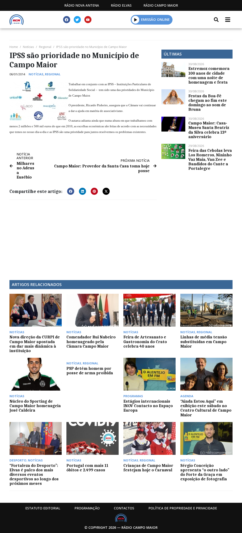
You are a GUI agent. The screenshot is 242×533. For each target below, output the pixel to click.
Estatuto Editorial (42, 508)
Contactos (124, 508)
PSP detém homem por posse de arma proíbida (89, 370)
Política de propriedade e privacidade (182, 508)
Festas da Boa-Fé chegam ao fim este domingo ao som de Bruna (207, 103)
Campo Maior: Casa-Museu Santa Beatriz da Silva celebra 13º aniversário (208, 130)
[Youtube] (87, 19)
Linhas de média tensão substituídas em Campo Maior (203, 341)
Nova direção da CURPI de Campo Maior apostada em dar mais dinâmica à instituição (34, 344)
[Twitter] (77, 19)
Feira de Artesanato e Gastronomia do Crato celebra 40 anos (145, 341)
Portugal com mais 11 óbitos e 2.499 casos (87, 467)
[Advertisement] (83, 238)
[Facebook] (66, 19)
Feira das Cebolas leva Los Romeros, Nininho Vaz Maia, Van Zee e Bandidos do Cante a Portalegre (210, 159)
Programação (87, 508)
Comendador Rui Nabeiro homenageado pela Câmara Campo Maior (91, 341)
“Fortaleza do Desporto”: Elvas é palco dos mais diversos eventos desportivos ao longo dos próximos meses (34, 474)
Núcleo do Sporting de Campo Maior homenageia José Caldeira (35, 406)
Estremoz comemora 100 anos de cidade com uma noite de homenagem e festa (208, 75)
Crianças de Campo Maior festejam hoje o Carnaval (148, 467)
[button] (135, 19)
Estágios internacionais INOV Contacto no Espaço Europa (148, 406)
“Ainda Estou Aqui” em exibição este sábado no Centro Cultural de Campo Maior (205, 408)
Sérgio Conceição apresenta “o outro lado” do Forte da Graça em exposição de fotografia (204, 472)
